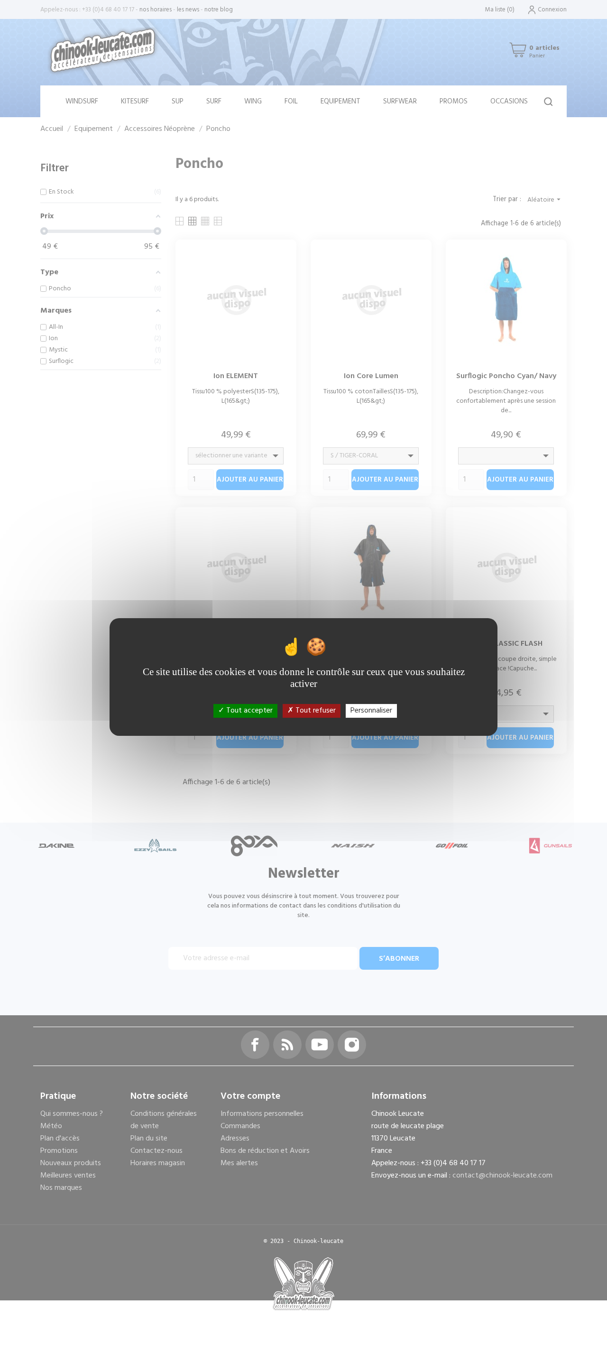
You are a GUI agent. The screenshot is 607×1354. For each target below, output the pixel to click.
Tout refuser (315, 711)
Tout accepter (248, 711)
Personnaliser (371, 711)
